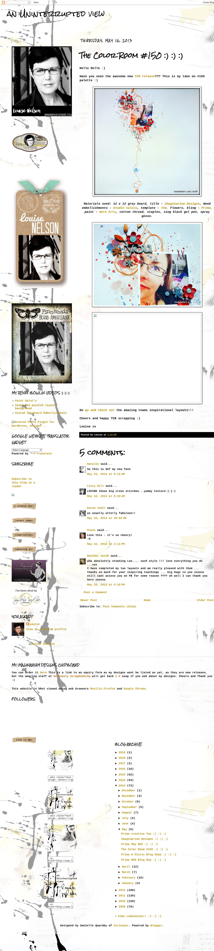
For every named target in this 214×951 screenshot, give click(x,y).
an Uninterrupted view (56, 13)
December (129, 790)
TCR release (145, 76)
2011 (123, 895)
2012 (123, 890)
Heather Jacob (98, 555)
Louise (35, 624)
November (129, 796)
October (128, 801)
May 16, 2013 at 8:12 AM (106, 474)
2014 (123, 780)
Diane (91, 530)
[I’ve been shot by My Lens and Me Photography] (26, 606)
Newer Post (88, 600)
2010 (123, 901)
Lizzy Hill (95, 486)
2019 (123, 752)
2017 (123, 763)
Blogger (156, 925)
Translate (44, 453)
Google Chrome (134, 688)
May (125, 829)
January (128, 883)
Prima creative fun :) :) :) (143, 833)
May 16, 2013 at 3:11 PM (106, 544)
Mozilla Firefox (102, 688)
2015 (123, 774)
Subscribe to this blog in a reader (23, 483)
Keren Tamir (96, 508)
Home (147, 600)
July (126, 818)
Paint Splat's (26, 400)
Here (43, 672)
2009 (123, 906)
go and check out (99, 410)
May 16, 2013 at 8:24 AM (106, 496)
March (127, 872)
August (128, 812)
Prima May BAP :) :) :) (139, 844)
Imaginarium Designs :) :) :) (144, 839)
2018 (123, 758)
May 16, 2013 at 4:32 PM (106, 584)
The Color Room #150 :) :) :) (144, 849)
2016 (123, 769)
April (127, 866)
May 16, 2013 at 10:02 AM (106, 518)
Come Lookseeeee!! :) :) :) (140, 916)
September (130, 807)
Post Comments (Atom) (119, 606)
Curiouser (121, 925)
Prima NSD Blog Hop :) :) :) (143, 859)
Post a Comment (95, 592)
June (126, 823)
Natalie (93, 464)
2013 (123, 785)
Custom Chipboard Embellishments (41, 413)
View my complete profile (46, 629)
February (129, 877)
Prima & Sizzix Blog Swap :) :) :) (148, 854)
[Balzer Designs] (42, 644)
